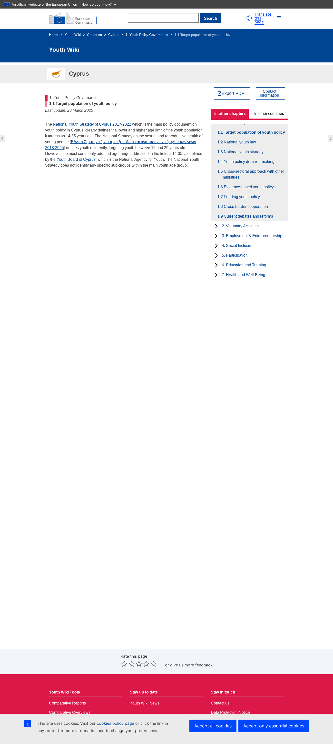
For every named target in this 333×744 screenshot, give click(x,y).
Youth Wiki (73, 35)
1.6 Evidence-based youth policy (248, 187)
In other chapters (230, 113)
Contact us (220, 703)
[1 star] (124, 664)
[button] (249, 18)
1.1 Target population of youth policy (254, 132)
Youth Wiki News (144, 703)
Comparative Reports (67, 703)
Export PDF (233, 93)
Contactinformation (269, 93)
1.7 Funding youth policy (241, 197)
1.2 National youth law (331, 138)
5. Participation (235, 255)
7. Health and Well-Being (243, 275)
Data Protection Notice (230, 712)
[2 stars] (128, 664)
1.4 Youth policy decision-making (248, 162)
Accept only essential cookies (273, 725)
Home (53, 35)
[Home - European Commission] (76, 18)
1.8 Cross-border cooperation (245, 206)
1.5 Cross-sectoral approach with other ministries (253, 174)
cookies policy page (115, 723)
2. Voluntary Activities (240, 226)
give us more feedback (191, 665)
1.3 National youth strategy (243, 152)
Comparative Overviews (69, 712)
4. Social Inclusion (238, 245)
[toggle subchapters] (216, 226)
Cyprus (113, 35)
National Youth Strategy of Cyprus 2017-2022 (92, 124)
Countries (94, 35)
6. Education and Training (244, 265)
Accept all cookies (213, 725)
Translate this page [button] (263, 18)
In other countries (269, 113)
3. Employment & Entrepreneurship (252, 236)
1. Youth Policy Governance (147, 35)
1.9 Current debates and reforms (248, 216)
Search (210, 18)
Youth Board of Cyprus (76, 159)
